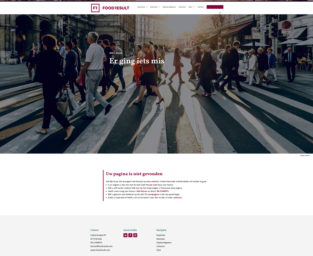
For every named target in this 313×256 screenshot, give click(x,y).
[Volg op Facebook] (130, 235)
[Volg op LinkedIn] (125, 235)
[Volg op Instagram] (135, 235)
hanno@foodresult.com (101, 246)
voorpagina (153, 194)
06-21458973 (162, 191)
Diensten (154, 7)
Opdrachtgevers (169, 7)
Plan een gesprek (215, 7)
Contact (201, 7)
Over (190, 7)
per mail (153, 184)
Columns (182, 7)
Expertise (141, 7)
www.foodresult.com (100, 250)
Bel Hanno (142, 191)
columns (177, 197)
